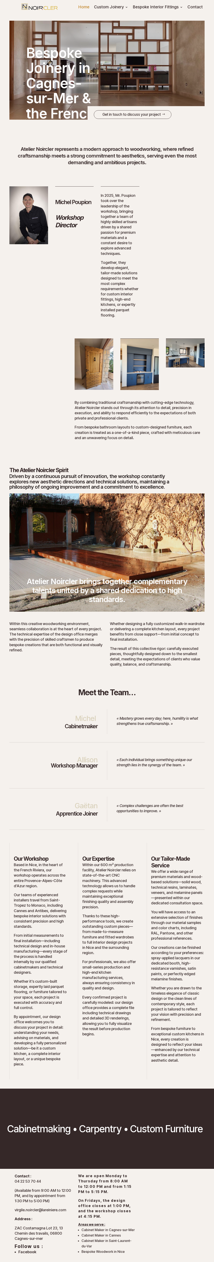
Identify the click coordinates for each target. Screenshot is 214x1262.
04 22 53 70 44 (28, 1181)
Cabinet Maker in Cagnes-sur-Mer (108, 1230)
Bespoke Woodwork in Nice (103, 1251)
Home (83, 7)
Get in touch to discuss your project (131, 114)
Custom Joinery (109, 7)
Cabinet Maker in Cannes (101, 1235)
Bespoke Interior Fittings (156, 7)
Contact (195, 7)
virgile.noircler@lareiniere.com (40, 1210)
